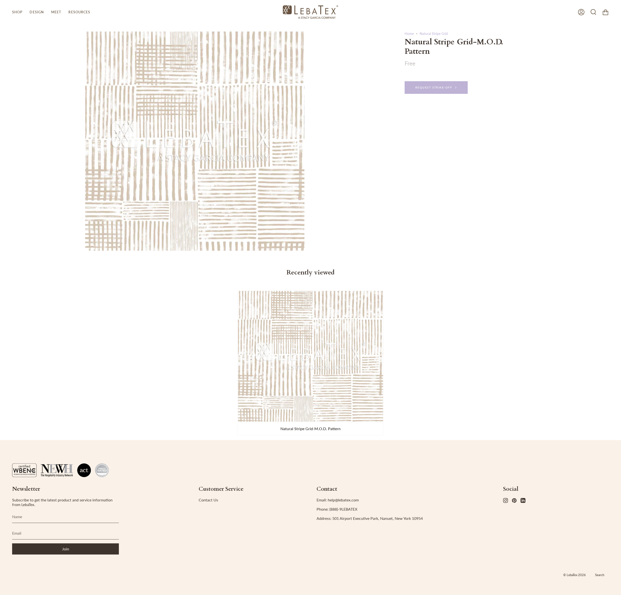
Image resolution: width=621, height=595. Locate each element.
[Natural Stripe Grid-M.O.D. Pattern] (310, 356)
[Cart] (605, 12)
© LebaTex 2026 (574, 575)
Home (409, 34)
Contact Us (208, 500)
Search (599, 575)
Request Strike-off (433, 87)
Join (65, 549)
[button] (17, 12)
